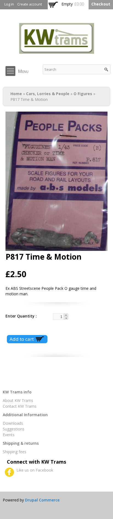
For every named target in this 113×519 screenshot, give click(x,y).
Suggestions (13, 429)
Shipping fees (14, 451)
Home (16, 93)
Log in (9, 4)
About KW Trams (18, 400)
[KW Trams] (56, 50)
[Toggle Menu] (10, 71)
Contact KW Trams (19, 406)
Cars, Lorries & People (47, 93)
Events (9, 434)
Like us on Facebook (34, 470)
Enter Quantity (20, 316)
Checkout (100, 4)
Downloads (13, 423)
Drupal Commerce (42, 500)
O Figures (83, 93)
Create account (29, 4)
